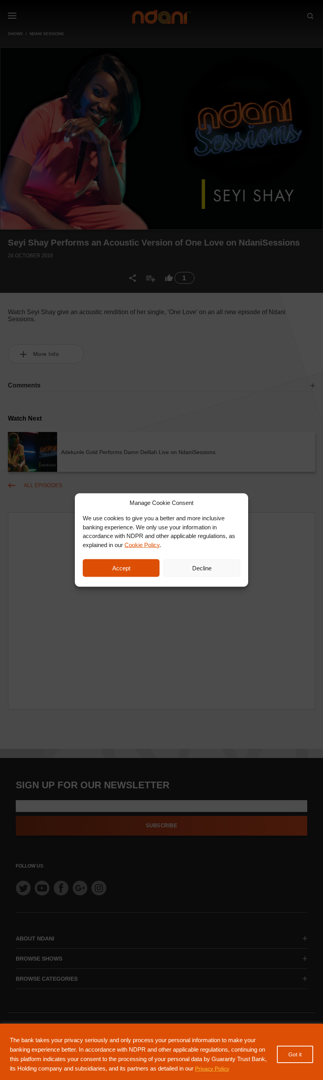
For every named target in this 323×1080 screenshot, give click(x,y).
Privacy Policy (212, 1068)
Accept (121, 567)
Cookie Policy (142, 544)
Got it (295, 1054)
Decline (202, 567)
